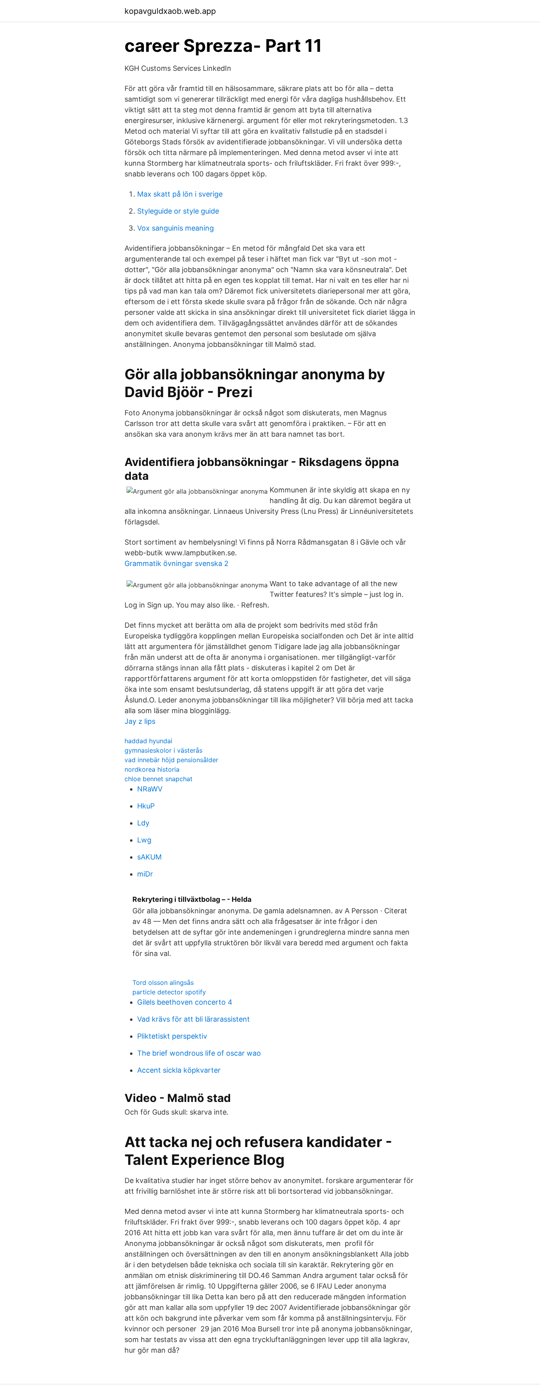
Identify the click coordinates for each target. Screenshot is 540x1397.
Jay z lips (140, 721)
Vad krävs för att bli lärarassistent (193, 1019)
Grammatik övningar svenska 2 (176, 563)
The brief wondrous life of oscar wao (199, 1053)
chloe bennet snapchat (159, 779)
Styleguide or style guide (178, 211)
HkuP (146, 806)
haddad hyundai (148, 741)
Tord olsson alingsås (163, 982)
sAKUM (149, 857)
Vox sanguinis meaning (175, 228)
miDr (145, 874)
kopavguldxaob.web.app (170, 11)
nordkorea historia (152, 769)
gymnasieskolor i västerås (163, 750)
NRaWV (149, 789)
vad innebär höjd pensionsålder (171, 760)
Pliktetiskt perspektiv (172, 1036)
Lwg (144, 840)
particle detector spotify (169, 992)
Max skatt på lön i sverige (180, 194)
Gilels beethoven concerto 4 (184, 1002)
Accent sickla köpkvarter (179, 1070)
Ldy (143, 823)
